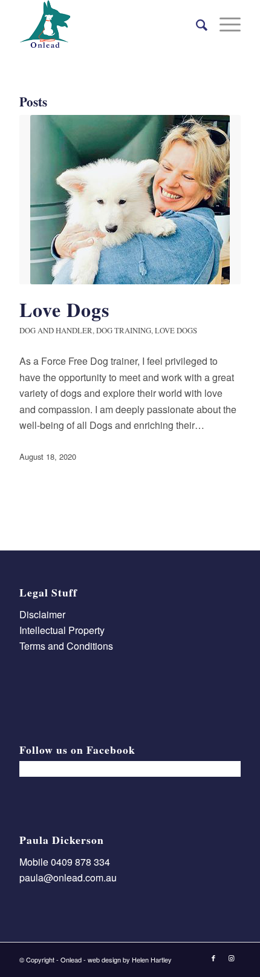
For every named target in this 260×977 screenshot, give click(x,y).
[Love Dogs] (130, 199)
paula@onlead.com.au (68, 877)
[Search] (195, 24)
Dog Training (123, 330)
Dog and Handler (56, 330)
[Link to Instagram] (232, 958)
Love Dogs (64, 309)
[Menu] (224, 24)
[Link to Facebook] (213, 958)
